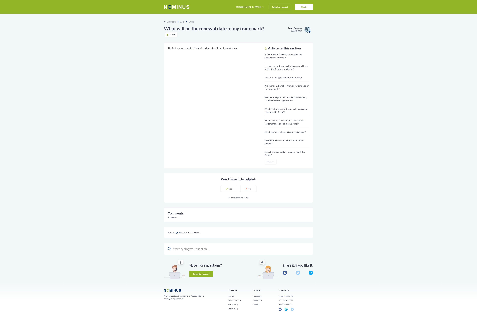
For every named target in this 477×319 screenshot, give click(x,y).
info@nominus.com (286, 296)
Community (257, 300)
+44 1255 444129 (285, 304)
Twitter (298, 273)
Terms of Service (234, 300)
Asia (182, 22)
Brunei (191, 22)
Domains (256, 304)
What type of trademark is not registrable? (285, 132)
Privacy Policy (233, 304)
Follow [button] (172, 35)
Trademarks (257, 296)
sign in (178, 232)
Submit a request (280, 7)
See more (271, 162)
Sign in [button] (304, 7)
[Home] (176, 7)
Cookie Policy (233, 309)
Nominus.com (170, 22)
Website (231, 296)
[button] (228, 188)
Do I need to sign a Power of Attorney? (283, 77)
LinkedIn (311, 273)
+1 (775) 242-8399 (286, 300)
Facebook (285, 273)
